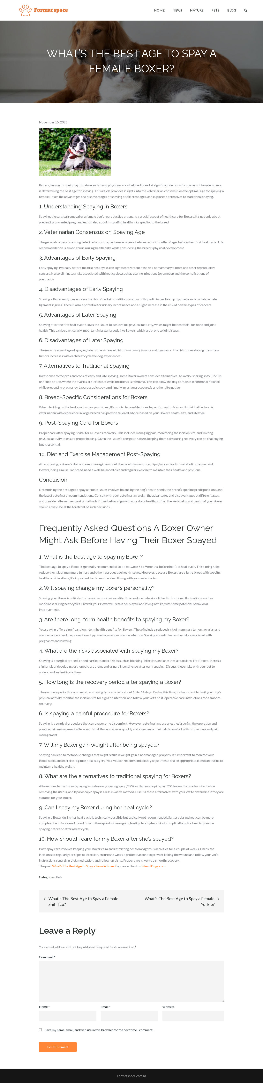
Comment (47, 957)
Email (106, 1007)
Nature (196, 10)
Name (44, 1007)
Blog (231, 10)
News (177, 10)
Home (159, 10)
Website (168, 1007)
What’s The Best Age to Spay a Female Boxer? (84, 866)
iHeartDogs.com (153, 866)
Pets (215, 10)
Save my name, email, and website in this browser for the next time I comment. (99, 1030)
